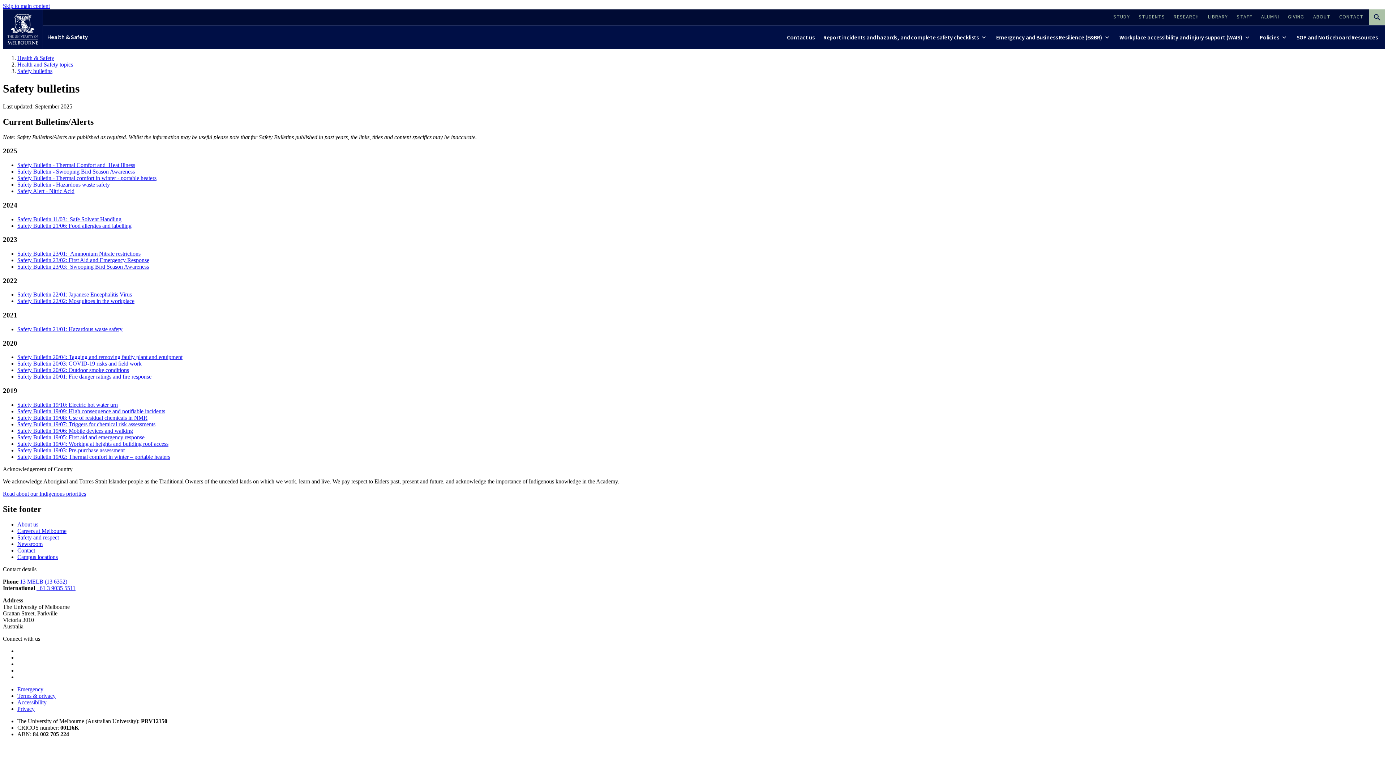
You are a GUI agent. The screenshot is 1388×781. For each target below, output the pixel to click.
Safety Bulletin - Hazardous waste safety (63, 185)
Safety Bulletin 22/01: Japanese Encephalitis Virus (74, 294)
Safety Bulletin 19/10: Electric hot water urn (67, 405)
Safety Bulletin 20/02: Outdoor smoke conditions (73, 370)
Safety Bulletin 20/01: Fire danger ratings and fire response (84, 377)
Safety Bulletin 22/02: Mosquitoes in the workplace (75, 301)
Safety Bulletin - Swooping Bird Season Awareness (76, 171)
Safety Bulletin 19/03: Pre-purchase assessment (71, 450)
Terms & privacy (36, 696)
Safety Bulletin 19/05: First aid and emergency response (81, 437)
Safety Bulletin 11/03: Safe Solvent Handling (69, 219)
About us (27, 524)
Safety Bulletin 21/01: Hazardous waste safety (70, 329)
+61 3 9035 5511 (56, 588)
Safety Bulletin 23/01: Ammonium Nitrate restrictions (79, 254)
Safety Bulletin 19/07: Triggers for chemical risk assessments (86, 424)
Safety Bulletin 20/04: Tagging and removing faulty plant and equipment (100, 357)
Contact (26, 550)
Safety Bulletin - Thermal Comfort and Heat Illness (76, 165)
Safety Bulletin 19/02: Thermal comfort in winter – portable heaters (93, 457)
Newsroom (30, 544)
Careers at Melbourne (42, 531)
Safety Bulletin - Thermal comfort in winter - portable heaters (87, 178)
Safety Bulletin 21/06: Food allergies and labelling (74, 226)
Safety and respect (38, 537)
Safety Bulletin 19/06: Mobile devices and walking (75, 431)
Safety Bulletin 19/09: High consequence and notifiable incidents (91, 411)
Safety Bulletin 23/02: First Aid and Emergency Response (83, 260)
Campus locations (37, 557)
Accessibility (32, 702)
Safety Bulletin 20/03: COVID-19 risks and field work (79, 363)
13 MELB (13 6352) (43, 582)
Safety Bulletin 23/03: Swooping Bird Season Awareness (83, 267)
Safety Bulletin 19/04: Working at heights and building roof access (92, 444)
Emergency (30, 689)
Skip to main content (26, 6)
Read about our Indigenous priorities (44, 494)
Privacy (26, 709)
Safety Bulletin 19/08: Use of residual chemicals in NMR (82, 418)
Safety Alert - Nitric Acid (45, 191)
